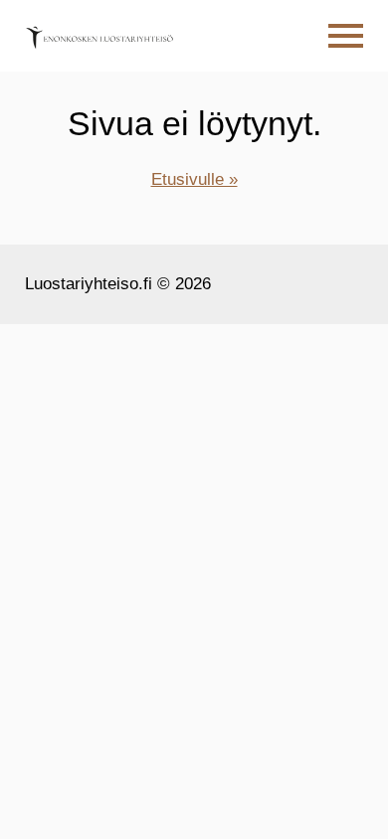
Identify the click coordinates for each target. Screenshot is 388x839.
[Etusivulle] (99, 36)
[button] (345, 36)
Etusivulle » (194, 179)
